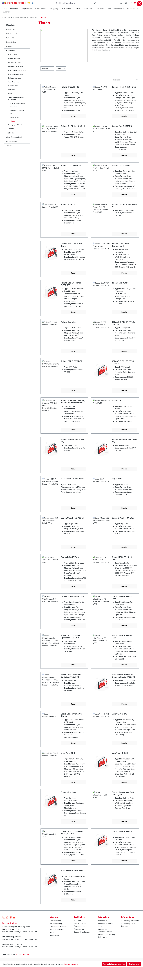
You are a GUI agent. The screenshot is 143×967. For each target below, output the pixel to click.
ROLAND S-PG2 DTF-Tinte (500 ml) (123, 323)
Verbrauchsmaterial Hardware (16, 98)
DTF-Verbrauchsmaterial (17, 103)
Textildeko (10, 133)
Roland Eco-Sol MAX (121, 165)
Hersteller (46, 68)
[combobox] (73, 3)
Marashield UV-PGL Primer (73, 479)
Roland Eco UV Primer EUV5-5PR (71, 284)
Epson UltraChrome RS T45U (122, 636)
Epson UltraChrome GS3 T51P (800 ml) (72, 832)
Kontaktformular (22, 954)
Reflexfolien (11, 42)
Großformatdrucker (15, 62)
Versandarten (79, 929)
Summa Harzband (69, 792)
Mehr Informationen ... (71, 964)
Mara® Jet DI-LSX (120, 753)
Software (11, 90)
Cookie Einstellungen (82, 932)
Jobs (52, 932)
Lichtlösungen (11, 141)
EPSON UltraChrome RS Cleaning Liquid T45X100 (123, 676)
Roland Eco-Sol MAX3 (122, 126)
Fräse (10, 93)
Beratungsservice (57, 929)
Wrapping (10, 38)
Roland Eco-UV (68, 204)
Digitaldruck (11, 29)
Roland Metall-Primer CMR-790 (124, 440)
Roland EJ (116, 400)
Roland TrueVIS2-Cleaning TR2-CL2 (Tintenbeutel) (73, 401)
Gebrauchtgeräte (14, 59)
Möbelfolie (10, 25)
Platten (9, 46)
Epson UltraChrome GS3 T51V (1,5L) (123, 793)
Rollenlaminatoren (14, 78)
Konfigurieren (134, 964)
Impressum (54, 935)
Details (73, 116)
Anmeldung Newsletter (130, 921)
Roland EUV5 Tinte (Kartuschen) (120, 245)
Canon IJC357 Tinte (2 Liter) (122, 558)
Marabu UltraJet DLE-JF (72, 870)
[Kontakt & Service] (139, 3)
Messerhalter (14, 114)
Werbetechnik (11, 33)
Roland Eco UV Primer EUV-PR (124, 205)
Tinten (12, 121)
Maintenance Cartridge (17, 110)
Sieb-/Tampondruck (14, 137)
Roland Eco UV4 (68, 322)
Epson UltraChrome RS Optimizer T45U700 (71, 676)
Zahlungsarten (79, 926)
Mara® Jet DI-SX (68, 753)
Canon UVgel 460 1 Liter (123, 518)
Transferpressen (14, 82)
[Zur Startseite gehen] (17, 2)
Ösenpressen (13, 86)
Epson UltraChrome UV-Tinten (72, 715)
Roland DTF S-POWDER (71, 361)
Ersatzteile (13, 107)
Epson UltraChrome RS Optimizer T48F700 (71, 636)
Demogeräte (12, 55)
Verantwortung (56, 924)
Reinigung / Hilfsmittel (15, 125)
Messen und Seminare (59, 927)
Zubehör (11, 129)
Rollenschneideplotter (16, 66)
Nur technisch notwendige (114, 964)
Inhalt (59, 68)
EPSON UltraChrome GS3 (72, 596)
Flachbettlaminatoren (15, 74)
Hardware (10, 51)
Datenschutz (102, 921)
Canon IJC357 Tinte (70, 557)
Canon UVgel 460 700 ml (72, 518)
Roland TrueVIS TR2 (70, 87)
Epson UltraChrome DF (122, 831)
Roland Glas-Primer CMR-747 (72, 440)
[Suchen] (94, 3)
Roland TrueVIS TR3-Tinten (124, 87)
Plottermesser (14, 117)
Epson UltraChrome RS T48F (122, 597)
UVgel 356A (117, 479)
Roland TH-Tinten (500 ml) (73, 126)
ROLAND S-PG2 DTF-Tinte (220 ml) (123, 362)
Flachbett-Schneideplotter (17, 70)
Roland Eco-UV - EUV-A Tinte (71, 245)
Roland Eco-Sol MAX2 (71, 165)
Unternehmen (55, 921)
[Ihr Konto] (126, 3)
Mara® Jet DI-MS (119, 714)
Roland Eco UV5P (120, 283)
